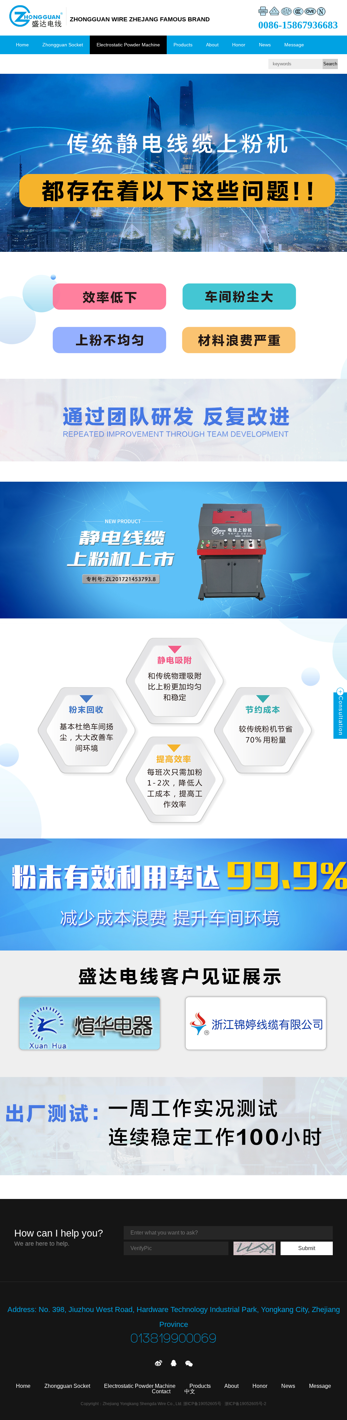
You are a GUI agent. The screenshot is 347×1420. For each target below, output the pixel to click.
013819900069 (173, 1339)
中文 (51, 63)
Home (22, 44)
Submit (306, 1248)
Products (183, 44)
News (265, 44)
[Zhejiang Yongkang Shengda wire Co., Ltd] (36, 16)
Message (294, 44)
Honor (238, 44)
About (212, 44)
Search (330, 63)
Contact (24, 63)
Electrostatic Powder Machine (128, 44)
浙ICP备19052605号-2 (245, 1404)
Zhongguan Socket (62, 44)
